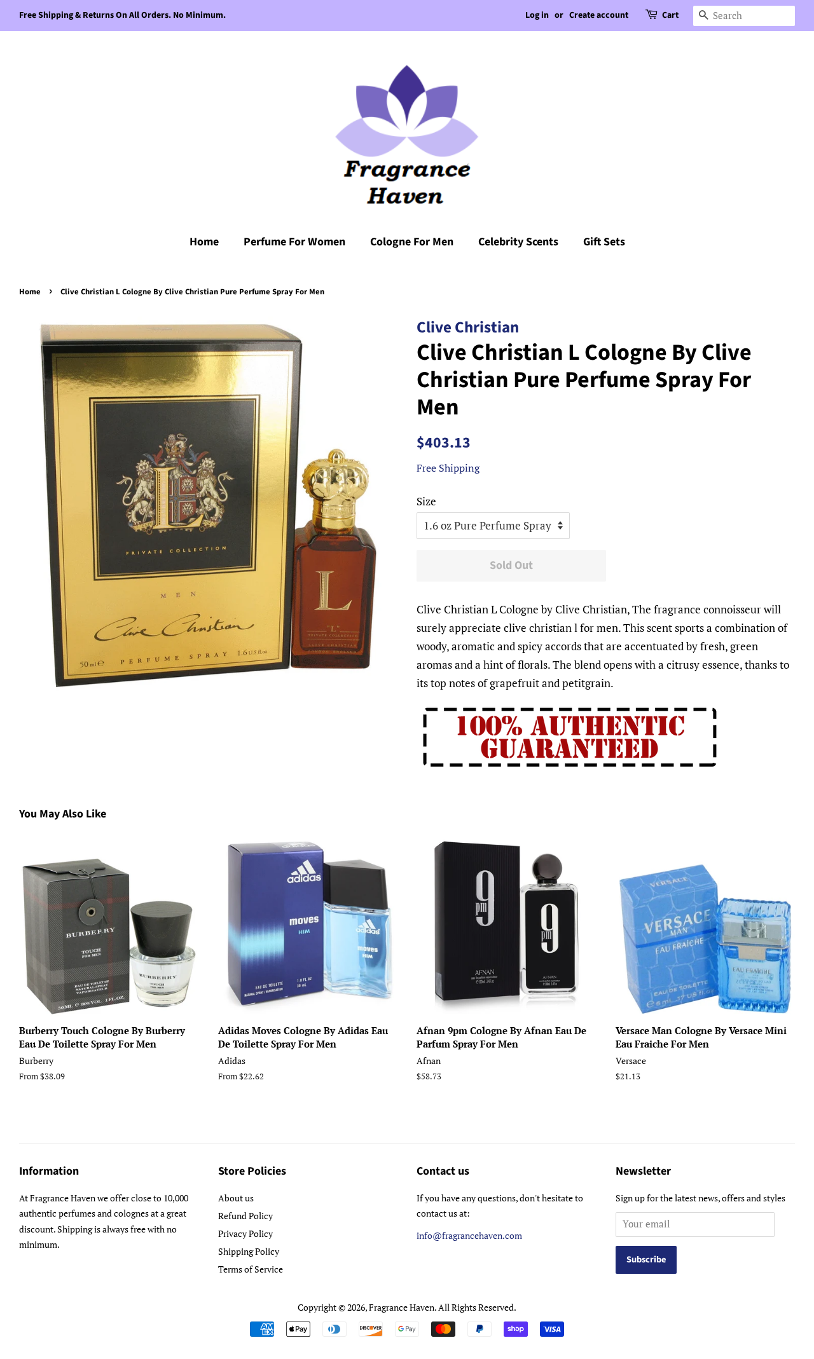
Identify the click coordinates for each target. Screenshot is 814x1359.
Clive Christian (468, 327)
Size (426, 501)
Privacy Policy (245, 1233)
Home (204, 242)
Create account (598, 15)
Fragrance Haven (401, 1307)
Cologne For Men (411, 242)
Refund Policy (245, 1216)
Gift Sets (604, 242)
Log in (537, 15)
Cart (670, 15)
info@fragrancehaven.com (469, 1235)
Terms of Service (250, 1269)
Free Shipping (448, 468)
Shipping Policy (248, 1251)
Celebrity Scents (518, 242)
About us (236, 1198)
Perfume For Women (294, 242)
